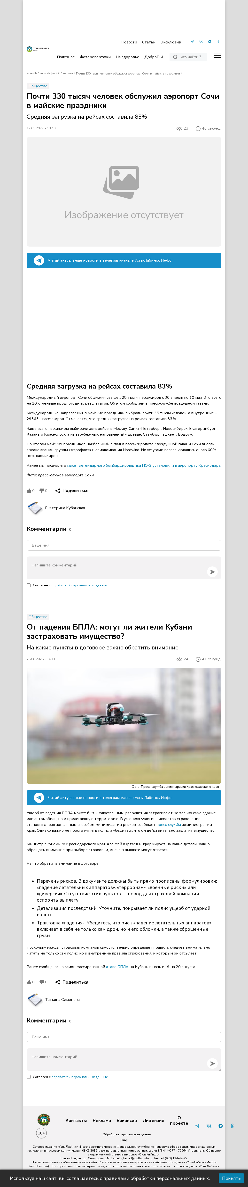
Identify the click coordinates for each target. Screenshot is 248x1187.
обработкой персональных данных (80, 585)
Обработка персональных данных (127, 1134)
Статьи (148, 42)
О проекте (179, 1120)
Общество (65, 73)
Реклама (102, 1120)
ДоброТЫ (153, 57)
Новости (129, 42)
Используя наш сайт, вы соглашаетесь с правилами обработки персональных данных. (110, 1178)
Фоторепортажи (95, 57)
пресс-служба (169, 824)
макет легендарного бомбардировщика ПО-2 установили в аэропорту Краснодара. (144, 465)
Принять (231, 1178)
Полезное (66, 57)
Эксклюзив (171, 42)
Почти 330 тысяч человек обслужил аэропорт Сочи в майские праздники (128, 73)
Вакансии (127, 1120)
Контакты (76, 1120)
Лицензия (153, 1120)
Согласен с (70, 585)
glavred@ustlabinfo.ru (136, 1158)
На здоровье (127, 57)
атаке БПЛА (117, 967)
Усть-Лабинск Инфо (41, 73)
